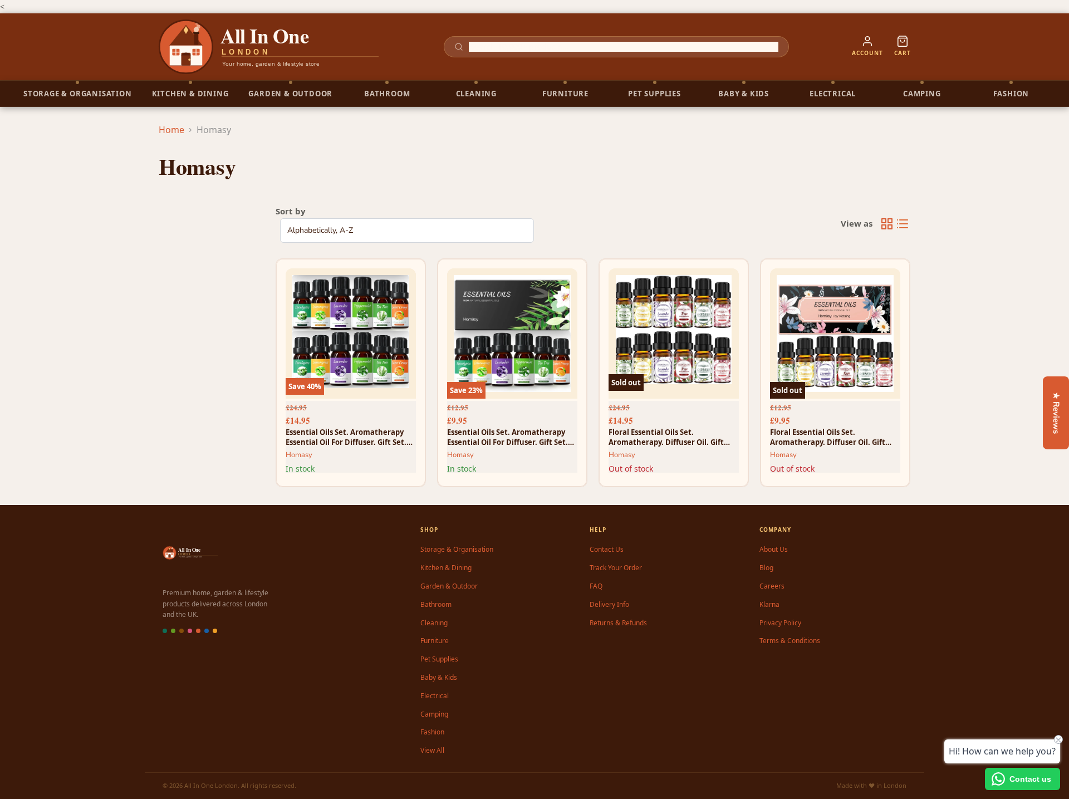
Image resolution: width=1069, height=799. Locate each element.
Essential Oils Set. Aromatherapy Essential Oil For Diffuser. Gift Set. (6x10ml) (507, 437)
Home (171, 130)
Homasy (299, 455)
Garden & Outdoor (449, 586)
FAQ (596, 586)
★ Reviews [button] (1056, 413)
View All (432, 750)
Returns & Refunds (618, 623)
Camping (434, 714)
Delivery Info (609, 604)
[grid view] (887, 224)
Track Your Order (616, 567)
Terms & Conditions (789, 640)
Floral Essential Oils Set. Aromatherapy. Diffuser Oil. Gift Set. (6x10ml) (827, 437)
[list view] (902, 224)
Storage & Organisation (456, 549)
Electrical (434, 695)
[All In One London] (269, 47)
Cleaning (434, 623)
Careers (771, 586)
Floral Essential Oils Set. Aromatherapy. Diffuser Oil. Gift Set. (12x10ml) (666, 437)
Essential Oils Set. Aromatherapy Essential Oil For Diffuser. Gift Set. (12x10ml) (346, 437)
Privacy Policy (780, 623)
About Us (773, 549)
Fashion (432, 732)
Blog (766, 567)
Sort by (291, 211)
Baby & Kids (438, 677)
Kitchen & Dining (446, 567)
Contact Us (607, 549)
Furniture (434, 640)
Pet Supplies (439, 659)
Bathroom (436, 604)
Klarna (769, 604)
